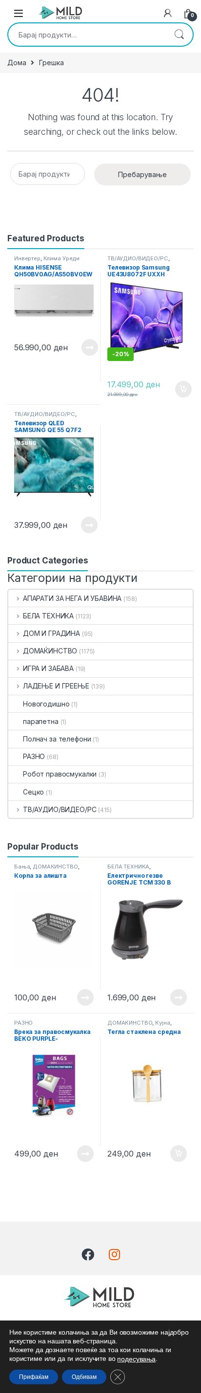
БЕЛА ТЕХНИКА (48, 616)
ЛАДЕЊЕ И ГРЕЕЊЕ (56, 686)
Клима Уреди (61, 258)
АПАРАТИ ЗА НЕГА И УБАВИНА (72, 598)
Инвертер (27, 258)
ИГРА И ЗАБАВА (48, 668)
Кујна (162, 1022)
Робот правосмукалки (60, 774)
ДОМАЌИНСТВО (50, 651)
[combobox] (86, 34)
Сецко (33, 792)
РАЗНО (34, 756)
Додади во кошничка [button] (176, 389)
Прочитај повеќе (83, 347)
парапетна (41, 721)
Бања (22, 866)
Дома (16, 62)
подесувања (136, 1359)
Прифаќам (33, 1377)
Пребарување (179, 34)
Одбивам (84, 1377)
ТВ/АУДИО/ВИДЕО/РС (137, 258)
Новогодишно (46, 704)
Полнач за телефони (57, 739)
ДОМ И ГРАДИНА (51, 633)
